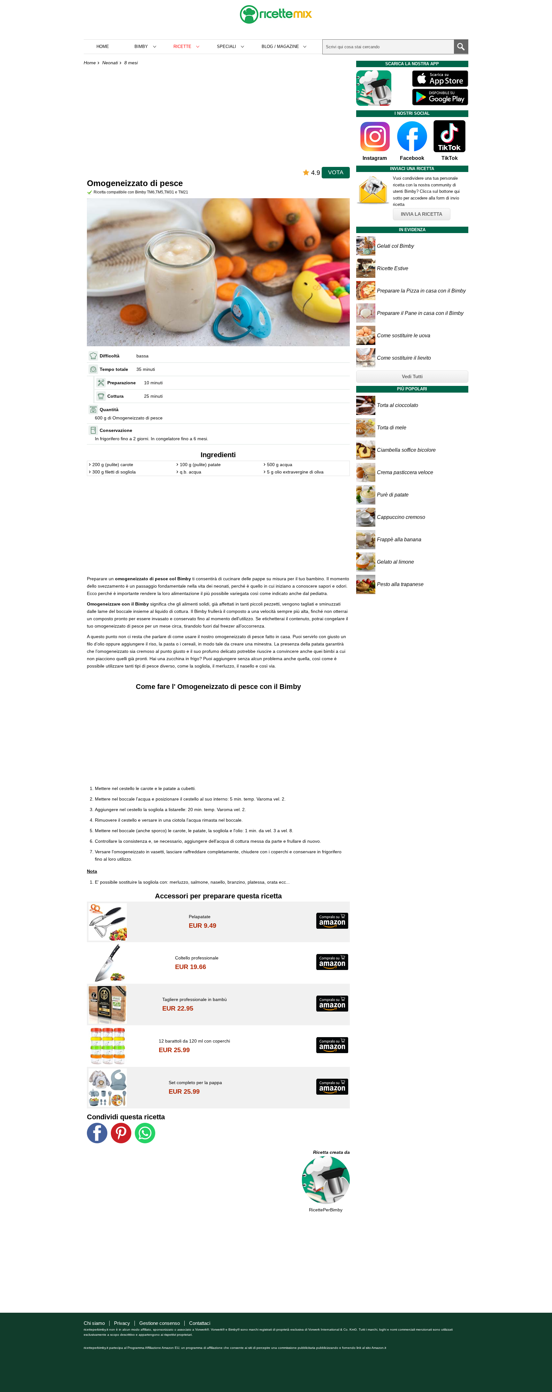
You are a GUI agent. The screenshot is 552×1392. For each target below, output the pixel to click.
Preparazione (121, 382)
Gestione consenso (159, 1323)
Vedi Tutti (412, 376)
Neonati (110, 62)
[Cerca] (461, 47)
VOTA (335, 172)
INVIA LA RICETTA (421, 214)
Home (102, 46)
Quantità (109, 409)
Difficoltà (109, 355)
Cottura (115, 396)
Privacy (122, 1323)
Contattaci (199, 1323)
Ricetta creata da (331, 1152)
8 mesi (131, 62)
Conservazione (116, 430)
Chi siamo (94, 1323)
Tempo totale (114, 369)
